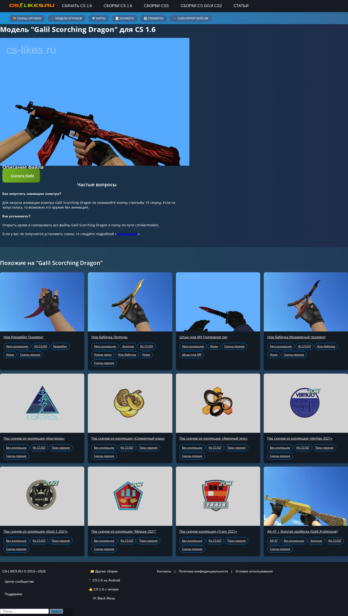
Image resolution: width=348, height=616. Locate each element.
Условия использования (254, 571)
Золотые (128, 346)
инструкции (127, 234)
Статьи (241, 6)
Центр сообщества (19, 581)
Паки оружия (61, 448)
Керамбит (60, 346)
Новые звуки (103, 355)
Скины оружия (30, 355)
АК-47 (274, 541)
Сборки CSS (156, 6)
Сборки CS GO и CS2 (201, 6)
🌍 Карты (99, 18)
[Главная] (32, 6)
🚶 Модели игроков (66, 18)
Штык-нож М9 (191, 355)
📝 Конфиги (125, 18)
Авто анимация (17, 346)
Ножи (10, 355)
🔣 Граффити (153, 18)
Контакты (164, 571)
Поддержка (13, 594)
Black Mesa (106, 598)
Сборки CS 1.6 (118, 6)
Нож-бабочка (127, 355)
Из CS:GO (40, 346)
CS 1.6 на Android (106, 580)
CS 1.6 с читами (106, 589)
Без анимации (16, 448)
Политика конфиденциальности (203, 571)
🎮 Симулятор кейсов (190, 18)
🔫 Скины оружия (27, 18)
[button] (21, 176)
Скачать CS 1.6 (77, 6)
